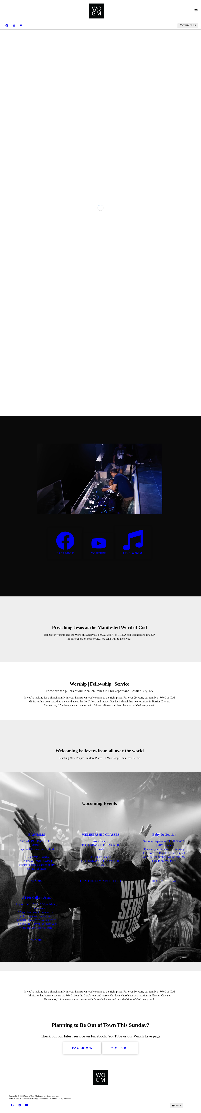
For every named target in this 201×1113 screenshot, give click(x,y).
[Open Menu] (196, 11)
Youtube (98, 694)
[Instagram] (13, 25)
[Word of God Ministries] (97, 11)
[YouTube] (21, 25)
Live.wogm (133, 694)
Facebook (65, 694)
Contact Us (189, 25)
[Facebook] (6, 25)
